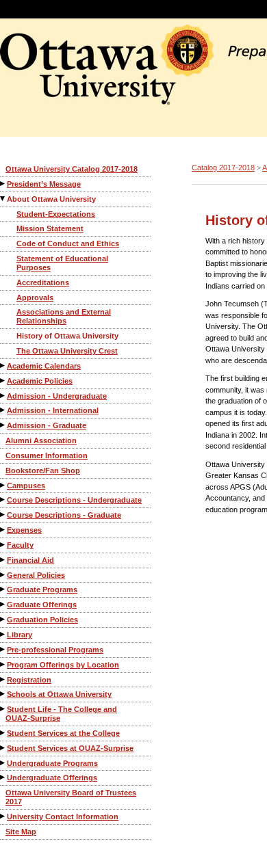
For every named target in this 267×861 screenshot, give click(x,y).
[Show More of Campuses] (3, 485)
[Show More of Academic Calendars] (3, 365)
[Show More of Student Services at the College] (3, 733)
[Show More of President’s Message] (3, 184)
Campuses (26, 485)
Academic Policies (40, 381)
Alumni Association (41, 440)
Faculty (20, 545)
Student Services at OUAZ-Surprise (70, 748)
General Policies (36, 575)
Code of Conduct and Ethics (67, 243)
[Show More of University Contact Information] (3, 816)
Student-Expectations (55, 214)
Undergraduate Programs (52, 763)
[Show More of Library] (3, 634)
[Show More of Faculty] (3, 545)
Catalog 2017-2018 (223, 167)
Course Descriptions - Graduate (64, 515)
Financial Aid (30, 560)
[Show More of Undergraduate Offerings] (3, 777)
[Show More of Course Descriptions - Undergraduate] (3, 499)
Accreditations (42, 282)
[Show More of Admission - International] (3, 410)
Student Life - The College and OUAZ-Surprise (61, 713)
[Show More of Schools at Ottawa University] (3, 694)
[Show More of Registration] (3, 679)
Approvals (34, 297)
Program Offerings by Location (63, 665)
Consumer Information (46, 455)
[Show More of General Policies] (3, 575)
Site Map (20, 831)
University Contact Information (62, 816)
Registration (29, 680)
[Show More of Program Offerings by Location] (3, 664)
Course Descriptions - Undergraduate (74, 500)
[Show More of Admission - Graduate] (3, 425)
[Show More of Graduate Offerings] (3, 604)
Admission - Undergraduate (57, 396)
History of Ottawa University (67, 336)
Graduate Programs (42, 589)
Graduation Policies (42, 619)
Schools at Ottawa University (59, 694)
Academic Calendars (44, 366)
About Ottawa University (51, 199)
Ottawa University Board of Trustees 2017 (70, 797)
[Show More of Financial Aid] (3, 560)
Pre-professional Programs (55, 650)
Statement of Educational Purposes (62, 262)
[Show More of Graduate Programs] (3, 589)
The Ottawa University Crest (67, 351)
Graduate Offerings (42, 604)
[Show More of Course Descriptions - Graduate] (3, 515)
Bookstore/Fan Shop (42, 470)
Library (19, 635)
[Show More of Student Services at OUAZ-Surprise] (3, 748)
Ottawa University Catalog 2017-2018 (71, 169)
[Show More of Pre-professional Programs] (3, 649)
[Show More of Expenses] (3, 530)
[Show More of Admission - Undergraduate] (3, 396)
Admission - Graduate (46, 425)
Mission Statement (50, 228)
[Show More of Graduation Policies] (3, 619)
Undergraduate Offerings (52, 777)
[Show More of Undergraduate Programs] (3, 763)
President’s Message (44, 184)
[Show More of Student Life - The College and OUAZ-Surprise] (3, 709)
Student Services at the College (63, 733)
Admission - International (53, 410)
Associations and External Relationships (63, 316)
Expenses (24, 530)
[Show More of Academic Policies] (3, 380)
